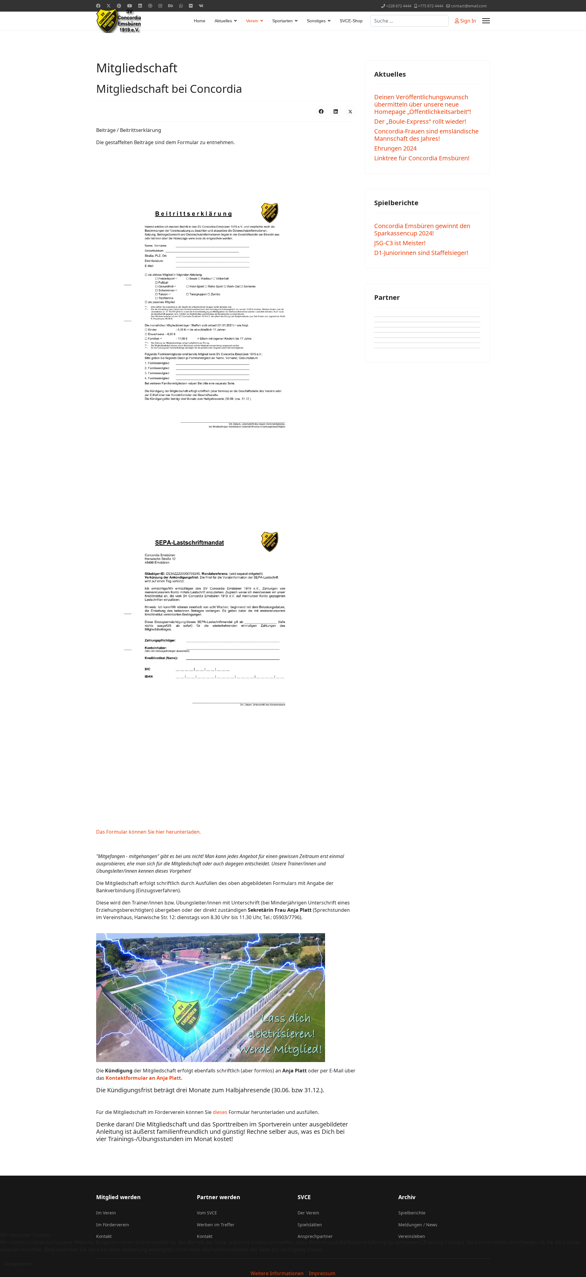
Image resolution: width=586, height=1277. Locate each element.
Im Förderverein (112, 1225)
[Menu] (486, 21)
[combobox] (409, 21)
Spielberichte (411, 1213)
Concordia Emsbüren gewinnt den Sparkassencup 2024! (422, 229)
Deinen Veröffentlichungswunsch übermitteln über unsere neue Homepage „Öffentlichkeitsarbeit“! (422, 104)
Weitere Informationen (277, 1273)
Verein (252, 20)
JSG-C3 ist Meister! (399, 243)
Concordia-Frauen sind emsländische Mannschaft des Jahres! (426, 135)
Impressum (322, 1273)
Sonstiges (316, 20)
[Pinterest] (119, 6)
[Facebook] (98, 6)
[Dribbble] (150, 6)
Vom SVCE (207, 1213)
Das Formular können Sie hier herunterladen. (148, 831)
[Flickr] (191, 6)
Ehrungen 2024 (395, 148)
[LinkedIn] (336, 111)
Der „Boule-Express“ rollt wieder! (420, 121)
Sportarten (282, 20)
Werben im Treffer (215, 1225)
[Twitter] (109, 6)
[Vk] (201, 6)
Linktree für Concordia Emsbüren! (421, 158)
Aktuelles (223, 20)
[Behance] (170, 6)
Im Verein (106, 1213)
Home (199, 20)
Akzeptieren (18, 1264)
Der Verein (308, 1213)
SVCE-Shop (351, 20)
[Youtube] (129, 6)
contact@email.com (469, 6)
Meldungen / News (417, 1225)
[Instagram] (160, 6)
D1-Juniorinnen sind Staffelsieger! (421, 253)
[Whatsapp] (181, 6)
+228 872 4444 (398, 6)
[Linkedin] (140, 6)
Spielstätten (310, 1225)
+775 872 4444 (430, 6)
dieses (220, 1112)
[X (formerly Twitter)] (350, 111)
